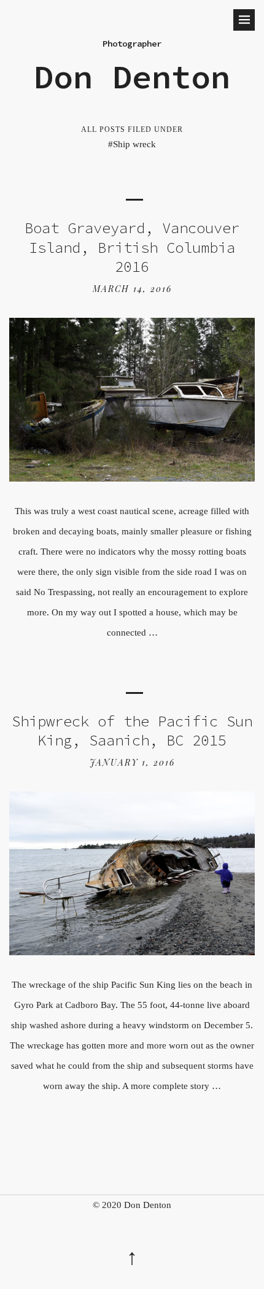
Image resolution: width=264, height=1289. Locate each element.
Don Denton (132, 77)
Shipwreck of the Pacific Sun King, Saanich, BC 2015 (132, 731)
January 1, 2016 (132, 762)
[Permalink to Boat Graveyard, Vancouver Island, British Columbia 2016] (132, 478)
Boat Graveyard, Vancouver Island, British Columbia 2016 (132, 247)
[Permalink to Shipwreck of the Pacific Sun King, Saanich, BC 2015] (132, 952)
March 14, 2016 (132, 288)
